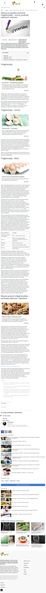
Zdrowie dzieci (12, 480)
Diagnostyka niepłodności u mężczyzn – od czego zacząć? (22, 472)
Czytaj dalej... (26, 90)
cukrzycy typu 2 (14, 104)
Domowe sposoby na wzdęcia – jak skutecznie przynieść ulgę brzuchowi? (25, 453)
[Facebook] (42, 4)
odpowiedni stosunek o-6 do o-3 (17, 209)
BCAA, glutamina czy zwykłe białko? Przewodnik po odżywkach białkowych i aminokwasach (26, 438)
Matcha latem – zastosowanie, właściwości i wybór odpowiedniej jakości (25, 460)
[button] (5, 3)
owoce (2, 480)
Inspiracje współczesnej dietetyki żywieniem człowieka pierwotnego (24, 510)
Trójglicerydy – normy (7, 57)
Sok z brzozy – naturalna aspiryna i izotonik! (20, 502)
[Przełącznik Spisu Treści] (27, 53)
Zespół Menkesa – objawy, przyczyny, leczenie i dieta (22, 514)
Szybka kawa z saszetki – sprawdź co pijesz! (20, 506)
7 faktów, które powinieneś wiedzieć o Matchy (20, 490)
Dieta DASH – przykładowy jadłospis (12, 83)
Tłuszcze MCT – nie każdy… (10, 128)
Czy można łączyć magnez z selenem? (19, 441)
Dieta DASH (5, 283)
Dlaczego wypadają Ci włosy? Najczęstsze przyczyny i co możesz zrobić (25, 468)
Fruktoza (15, 265)
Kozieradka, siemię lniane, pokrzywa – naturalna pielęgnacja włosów (25, 498)
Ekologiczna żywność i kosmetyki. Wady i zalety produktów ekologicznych (25, 494)
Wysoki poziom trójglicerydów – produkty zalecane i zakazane (15, 59)
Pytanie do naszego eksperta (23, 484)
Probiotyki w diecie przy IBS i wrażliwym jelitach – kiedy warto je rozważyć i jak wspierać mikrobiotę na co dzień (28, 457)
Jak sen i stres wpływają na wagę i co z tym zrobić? (21, 445)
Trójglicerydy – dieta (7, 58)
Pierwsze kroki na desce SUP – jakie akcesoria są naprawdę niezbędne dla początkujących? (26, 450)
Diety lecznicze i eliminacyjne (15, 520)
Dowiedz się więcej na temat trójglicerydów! (10, 366)
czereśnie (11, 360)
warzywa (6, 480)
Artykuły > (4, 520)
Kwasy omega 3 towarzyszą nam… (12, 317)
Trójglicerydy (5, 55)
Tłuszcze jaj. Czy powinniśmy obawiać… (13, 177)
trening (18, 480)
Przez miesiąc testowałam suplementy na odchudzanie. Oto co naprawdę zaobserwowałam (25, 465)
